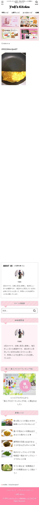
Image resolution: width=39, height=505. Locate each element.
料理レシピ (5, 12)
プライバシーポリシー (26, 490)
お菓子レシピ (16, 12)
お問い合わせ (20, 494)
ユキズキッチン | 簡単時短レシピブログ (21, 498)
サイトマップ (11, 490)
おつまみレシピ (27, 12)
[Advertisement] (19, 172)
